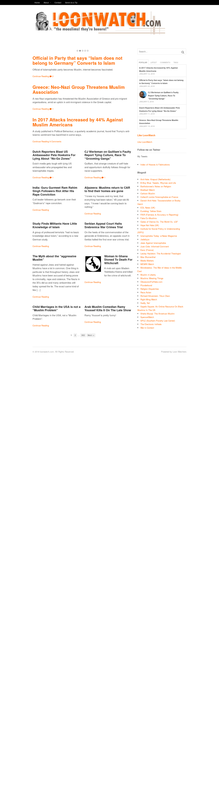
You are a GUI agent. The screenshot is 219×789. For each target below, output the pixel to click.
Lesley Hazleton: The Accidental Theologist (160, 253)
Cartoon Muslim (147, 193)
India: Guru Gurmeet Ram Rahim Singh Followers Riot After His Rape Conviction (55, 191)
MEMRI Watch (147, 264)
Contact (58, 2)
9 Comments (55, 141)
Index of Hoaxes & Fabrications (155, 164)
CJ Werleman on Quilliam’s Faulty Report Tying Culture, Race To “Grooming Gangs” (107, 155)
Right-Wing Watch (148, 299)
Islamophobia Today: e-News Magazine (158, 235)
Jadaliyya (144, 239)
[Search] (182, 52)
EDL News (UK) (147, 207)
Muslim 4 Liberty (148, 274)
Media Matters (147, 260)
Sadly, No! (145, 302)
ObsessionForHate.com (151, 281)
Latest (153, 62)
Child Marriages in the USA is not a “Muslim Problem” (56, 308)
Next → (91, 335)
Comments (165, 62)
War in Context (147, 327)
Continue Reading (41, 76)
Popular (143, 62)
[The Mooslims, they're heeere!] (99, 32)
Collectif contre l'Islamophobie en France (159, 196)
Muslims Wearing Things (151, 278)
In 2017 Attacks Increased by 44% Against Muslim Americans (78, 122)
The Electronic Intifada (150, 324)
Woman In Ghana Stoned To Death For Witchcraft (118, 259)
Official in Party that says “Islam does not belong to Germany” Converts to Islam (77, 60)
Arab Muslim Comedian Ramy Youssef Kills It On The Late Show (107, 308)
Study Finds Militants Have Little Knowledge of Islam (55, 225)
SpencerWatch (147, 317)
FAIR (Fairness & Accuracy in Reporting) (159, 214)
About (46, 2)
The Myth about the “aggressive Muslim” (54, 258)
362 (83, 335)
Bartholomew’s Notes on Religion (155, 186)
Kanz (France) (147, 249)
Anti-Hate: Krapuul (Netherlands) (155, 179)
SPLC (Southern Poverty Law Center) (157, 320)
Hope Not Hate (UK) (149, 225)
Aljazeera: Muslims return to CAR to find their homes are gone (107, 189)
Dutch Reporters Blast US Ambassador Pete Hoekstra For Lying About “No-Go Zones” (54, 155)
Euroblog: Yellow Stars (150, 211)
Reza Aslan (145, 292)
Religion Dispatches (149, 288)
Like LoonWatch (146, 135)
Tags (175, 62)
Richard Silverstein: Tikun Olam (155, 295)
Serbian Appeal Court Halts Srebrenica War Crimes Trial (103, 225)
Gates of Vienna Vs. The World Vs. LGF (159, 221)
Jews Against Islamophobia (153, 242)
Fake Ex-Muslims (148, 218)
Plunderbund (146, 285)
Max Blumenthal (148, 257)
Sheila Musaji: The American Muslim (157, 313)
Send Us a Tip (71, 2)
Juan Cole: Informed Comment (154, 246)
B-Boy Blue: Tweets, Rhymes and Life (158, 182)
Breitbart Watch (147, 189)
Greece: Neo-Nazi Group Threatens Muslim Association (79, 89)
